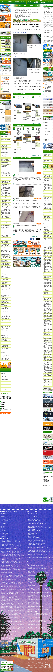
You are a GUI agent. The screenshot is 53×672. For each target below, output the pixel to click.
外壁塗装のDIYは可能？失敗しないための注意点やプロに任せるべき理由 (13, 569)
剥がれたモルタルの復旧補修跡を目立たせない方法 (5, 213)
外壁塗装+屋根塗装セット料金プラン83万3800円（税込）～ (38, 523)
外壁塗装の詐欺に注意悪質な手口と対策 (48, 198)
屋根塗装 (6, 43)
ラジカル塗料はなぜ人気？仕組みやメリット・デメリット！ (11, 655)
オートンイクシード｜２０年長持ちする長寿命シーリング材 (38, 634)
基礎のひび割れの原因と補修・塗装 (47, 334)
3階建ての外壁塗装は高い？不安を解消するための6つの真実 (11, 561)
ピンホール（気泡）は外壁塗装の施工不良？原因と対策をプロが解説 (12, 592)
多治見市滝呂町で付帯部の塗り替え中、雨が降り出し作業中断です (48, 41)
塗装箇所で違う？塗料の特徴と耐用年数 (48, 233)
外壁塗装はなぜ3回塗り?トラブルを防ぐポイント (5, 233)
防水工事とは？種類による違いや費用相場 (5, 321)
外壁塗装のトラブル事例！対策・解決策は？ (48, 337)
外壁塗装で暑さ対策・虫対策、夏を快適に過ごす (36, 606)
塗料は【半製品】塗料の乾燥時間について (5, 340)
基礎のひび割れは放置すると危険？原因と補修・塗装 (10, 638)
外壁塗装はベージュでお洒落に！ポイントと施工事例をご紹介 (11, 649)
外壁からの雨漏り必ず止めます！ (33, 533)
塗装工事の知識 (4, 136)
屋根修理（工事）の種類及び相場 (4, 166)
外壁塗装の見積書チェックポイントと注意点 (48, 192)
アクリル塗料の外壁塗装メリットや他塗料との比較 (5, 188)
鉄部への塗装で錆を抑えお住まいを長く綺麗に (5, 292)
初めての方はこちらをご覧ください (34, 513)
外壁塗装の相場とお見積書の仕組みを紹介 (48, 188)
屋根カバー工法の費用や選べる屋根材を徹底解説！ (36, 540)
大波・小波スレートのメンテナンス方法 (5, 359)
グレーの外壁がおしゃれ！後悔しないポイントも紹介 (48, 349)
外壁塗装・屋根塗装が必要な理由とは (7, 565)
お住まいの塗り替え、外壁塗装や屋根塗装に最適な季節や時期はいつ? (12, 583)
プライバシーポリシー (5, 382)
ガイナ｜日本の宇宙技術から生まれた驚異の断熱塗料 (37, 631)
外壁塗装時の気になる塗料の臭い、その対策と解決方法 (10, 559)
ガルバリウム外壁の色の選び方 (47, 227)
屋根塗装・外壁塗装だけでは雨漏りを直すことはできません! (11, 562)
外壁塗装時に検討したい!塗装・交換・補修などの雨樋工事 (37, 579)
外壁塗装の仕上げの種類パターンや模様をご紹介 (48, 371)
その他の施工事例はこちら (36, 123)
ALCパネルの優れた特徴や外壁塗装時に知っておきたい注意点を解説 (12, 610)
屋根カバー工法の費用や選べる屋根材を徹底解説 (5, 173)
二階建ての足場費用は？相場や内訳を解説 (47, 261)
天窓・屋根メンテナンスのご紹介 (5, 248)
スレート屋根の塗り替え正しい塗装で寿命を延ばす (5, 267)
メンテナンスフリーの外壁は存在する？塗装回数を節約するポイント (12, 575)
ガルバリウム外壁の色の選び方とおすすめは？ (8, 579)
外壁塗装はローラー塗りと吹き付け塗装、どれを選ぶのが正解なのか (12, 607)
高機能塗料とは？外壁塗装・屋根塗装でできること (5, 223)
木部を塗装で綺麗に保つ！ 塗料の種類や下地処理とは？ (10, 631)
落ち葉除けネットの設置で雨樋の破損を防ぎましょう (37, 582)
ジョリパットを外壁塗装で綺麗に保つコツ (48, 296)
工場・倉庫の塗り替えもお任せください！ (48, 155)
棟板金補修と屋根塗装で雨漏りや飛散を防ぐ (5, 315)
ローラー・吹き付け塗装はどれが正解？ (47, 299)
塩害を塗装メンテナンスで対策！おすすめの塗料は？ (10, 630)
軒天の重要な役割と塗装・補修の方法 (4, 242)
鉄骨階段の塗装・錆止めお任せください (5, 296)
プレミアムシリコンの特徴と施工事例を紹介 (48, 375)
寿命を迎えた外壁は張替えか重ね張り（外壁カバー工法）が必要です (39, 541)
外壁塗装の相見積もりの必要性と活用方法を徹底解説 (10, 597)
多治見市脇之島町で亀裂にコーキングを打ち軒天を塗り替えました (48, 26)
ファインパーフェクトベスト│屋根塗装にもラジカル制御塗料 (38, 614)
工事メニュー (23, 1)
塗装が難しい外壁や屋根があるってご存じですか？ (48, 270)
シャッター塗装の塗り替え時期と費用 (4, 308)
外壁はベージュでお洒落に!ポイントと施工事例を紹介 (48, 359)
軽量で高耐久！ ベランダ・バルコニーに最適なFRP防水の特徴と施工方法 (13, 624)
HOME (14, 22)
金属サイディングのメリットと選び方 (4, 277)
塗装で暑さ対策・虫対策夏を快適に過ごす (5, 201)
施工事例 (10, 1)
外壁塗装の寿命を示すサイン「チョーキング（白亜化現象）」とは (12, 585)
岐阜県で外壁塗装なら (5, 379)
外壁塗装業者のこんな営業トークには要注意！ (48, 264)
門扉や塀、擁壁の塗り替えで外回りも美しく (35, 544)
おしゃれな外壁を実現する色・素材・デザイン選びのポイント (11, 642)
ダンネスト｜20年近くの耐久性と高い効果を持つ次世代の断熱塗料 (39, 630)
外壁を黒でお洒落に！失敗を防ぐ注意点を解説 (48, 352)
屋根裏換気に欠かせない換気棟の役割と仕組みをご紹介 (10, 628)
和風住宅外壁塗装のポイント (47, 290)
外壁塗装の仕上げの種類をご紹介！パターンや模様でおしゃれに (11, 656)
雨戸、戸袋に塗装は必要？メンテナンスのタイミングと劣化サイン (39, 595)
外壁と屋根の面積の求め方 (5, 349)
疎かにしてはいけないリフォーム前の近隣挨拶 (48, 204)
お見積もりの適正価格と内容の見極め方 (48, 195)
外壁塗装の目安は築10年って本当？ (4, 149)
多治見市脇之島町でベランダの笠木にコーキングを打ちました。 (48, 37)
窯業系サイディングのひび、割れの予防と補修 (48, 274)
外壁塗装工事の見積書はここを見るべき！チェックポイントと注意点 (39, 527)
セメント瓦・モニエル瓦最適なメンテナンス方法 (5, 289)
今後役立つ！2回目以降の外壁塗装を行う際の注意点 (36, 543)
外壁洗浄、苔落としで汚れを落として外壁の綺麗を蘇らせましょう (39, 596)
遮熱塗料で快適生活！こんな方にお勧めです (35, 624)
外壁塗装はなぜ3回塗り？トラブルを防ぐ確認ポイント (10, 596)
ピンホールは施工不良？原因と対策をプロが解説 (5, 217)
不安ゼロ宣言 (3, 526)
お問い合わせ (3, 536)
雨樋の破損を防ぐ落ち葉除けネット (4, 261)
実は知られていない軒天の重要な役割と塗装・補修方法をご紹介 (38, 574)
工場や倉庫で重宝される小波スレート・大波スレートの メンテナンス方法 (13, 617)
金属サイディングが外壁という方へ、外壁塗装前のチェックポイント (39, 665)
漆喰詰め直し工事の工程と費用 (47, 293)
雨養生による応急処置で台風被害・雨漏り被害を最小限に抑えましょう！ (13, 637)
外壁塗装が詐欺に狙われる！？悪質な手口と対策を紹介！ (10, 599)
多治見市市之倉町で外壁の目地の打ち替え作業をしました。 (48, 30)
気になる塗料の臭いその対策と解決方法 (47, 208)
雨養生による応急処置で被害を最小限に (48, 330)
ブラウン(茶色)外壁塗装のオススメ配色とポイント (48, 362)
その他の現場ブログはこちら (35, 236)
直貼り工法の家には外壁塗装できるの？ (47, 277)
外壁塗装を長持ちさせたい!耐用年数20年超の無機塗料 (48, 245)
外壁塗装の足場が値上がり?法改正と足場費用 (48, 258)
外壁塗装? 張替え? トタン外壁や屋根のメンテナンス (36, 555)
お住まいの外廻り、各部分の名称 (6, 572)
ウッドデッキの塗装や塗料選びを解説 (5, 302)
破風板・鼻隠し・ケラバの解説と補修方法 (5, 239)
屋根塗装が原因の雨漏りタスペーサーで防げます (5, 270)
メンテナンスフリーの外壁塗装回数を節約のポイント (48, 220)
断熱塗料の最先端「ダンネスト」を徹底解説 (48, 324)
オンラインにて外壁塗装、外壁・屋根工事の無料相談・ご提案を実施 (39, 548)
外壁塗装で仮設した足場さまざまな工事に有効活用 (48, 255)
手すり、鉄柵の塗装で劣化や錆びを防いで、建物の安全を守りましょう (39, 588)
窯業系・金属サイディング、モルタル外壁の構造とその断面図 (11, 613)
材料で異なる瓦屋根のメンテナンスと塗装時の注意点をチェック (38, 567)
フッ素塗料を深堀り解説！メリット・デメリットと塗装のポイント (12, 652)
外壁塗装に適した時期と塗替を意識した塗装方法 (5, 182)
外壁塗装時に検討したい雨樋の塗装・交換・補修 (5, 255)
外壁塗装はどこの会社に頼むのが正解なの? (8, 604)
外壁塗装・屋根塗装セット (6, 47)
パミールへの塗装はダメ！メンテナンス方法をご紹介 (48, 318)
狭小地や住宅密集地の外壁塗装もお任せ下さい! (5, 274)
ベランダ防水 (6, 50)
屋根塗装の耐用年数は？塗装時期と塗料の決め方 (48, 340)
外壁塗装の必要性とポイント (33, 534)
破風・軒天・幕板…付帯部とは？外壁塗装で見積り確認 (37, 571)
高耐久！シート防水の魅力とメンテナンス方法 (5, 330)
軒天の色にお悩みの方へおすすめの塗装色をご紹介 (5, 245)
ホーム (3, 1)
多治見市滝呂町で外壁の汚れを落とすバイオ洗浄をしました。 (48, 34)
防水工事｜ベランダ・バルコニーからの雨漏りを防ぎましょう (38, 547)
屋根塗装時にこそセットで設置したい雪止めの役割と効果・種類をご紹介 (40, 581)
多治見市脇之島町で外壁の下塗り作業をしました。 (48, 23)
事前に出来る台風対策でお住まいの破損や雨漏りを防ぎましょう (11, 635)
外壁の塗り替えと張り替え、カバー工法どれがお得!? (48, 214)
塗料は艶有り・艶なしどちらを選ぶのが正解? (48, 280)
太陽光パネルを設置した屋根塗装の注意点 (48, 311)
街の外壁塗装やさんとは (5, 513)
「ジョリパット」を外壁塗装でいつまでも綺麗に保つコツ (10, 614)
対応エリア (3, 529)
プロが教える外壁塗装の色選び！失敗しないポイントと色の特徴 (11, 541)
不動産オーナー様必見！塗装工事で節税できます (48, 252)
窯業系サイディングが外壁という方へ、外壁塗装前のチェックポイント (39, 663)
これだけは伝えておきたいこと (6, 519)
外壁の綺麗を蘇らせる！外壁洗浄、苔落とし (47, 305)
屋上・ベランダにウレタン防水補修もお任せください (5, 327)
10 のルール (3, 522)
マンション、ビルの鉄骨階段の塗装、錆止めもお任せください (38, 586)
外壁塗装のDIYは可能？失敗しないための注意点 (48, 267)
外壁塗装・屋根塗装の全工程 (33, 519)
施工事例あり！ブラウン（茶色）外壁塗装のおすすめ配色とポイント (12, 651)
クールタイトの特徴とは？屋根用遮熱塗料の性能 (48, 378)
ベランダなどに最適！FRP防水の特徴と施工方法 (5, 324)
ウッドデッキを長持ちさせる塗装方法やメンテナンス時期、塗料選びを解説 (40, 589)
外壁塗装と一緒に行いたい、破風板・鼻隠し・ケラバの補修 (38, 572)
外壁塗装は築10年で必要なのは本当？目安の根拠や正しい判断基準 (12, 554)
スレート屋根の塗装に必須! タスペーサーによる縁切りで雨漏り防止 (12, 603)
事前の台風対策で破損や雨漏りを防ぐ (47, 328)
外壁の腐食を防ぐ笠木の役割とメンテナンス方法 (5, 251)
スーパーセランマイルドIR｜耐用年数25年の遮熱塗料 (37, 617)
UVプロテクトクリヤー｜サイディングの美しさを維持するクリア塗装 (39, 628)
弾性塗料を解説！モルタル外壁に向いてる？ (48, 368)
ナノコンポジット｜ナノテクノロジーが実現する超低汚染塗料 (38, 625)
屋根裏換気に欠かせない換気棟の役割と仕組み (5, 333)
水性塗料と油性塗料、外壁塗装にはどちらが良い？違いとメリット (39, 652)
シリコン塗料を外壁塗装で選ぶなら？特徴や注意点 (5, 194)
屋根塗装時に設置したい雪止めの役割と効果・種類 (5, 257)
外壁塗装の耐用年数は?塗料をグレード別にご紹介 (5, 179)
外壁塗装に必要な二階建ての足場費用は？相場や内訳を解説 (38, 609)
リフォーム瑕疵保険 (4, 520)
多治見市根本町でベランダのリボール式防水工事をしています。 (48, 8)
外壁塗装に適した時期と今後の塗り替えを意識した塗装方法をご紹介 (12, 582)
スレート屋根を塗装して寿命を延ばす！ (34, 600)
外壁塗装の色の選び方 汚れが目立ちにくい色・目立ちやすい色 (11, 544)
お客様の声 (16, 1)
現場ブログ (18, 22)
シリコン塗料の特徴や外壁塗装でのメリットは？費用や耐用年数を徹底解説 (40, 635)
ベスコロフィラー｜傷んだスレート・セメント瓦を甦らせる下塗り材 (39, 618)
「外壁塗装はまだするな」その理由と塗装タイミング (5, 155)
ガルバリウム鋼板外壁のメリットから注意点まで (48, 223)
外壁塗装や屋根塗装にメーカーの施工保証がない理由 (48, 248)
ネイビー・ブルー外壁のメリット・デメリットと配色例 (10, 644)
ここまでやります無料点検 (32, 516)
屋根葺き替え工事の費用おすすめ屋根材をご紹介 (5, 169)
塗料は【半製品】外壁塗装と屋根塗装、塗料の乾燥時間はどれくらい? (12, 606)
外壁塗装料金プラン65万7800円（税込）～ (35, 520)
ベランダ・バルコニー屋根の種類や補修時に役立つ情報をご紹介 (11, 621)
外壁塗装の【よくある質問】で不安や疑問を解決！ (9, 540)
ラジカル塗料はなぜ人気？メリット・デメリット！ (48, 381)
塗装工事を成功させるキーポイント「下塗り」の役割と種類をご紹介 (39, 658)
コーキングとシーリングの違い (5, 343)
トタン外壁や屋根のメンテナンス (4, 280)
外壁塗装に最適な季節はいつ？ (5, 185)
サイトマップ (3, 389)
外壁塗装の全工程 (4, 152)
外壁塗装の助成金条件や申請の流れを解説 (48, 176)
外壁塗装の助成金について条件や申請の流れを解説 (36, 550)
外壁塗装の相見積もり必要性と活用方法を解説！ (48, 185)
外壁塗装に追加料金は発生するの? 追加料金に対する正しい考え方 (39, 551)
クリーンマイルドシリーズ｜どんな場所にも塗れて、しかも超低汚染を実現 (40, 632)
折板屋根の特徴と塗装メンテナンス (4, 283)
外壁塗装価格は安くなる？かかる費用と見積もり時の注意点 (38, 529)
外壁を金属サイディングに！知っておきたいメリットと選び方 (38, 554)
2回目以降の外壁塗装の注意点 (47, 230)
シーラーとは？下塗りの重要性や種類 (48, 242)
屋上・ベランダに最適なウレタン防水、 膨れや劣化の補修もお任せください (13, 625)
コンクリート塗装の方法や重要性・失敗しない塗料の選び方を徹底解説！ (40, 593)
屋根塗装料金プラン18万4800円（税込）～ (35, 522)
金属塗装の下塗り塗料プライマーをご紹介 (48, 239)
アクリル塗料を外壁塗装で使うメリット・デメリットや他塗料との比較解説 (40, 637)
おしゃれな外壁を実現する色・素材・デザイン (48, 343)
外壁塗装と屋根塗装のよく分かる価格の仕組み (35, 515)
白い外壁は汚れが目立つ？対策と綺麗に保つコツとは (48, 356)
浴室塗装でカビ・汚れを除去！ (4, 305)
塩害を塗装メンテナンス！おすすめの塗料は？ (5, 336)
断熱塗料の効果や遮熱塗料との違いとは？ (47, 321)
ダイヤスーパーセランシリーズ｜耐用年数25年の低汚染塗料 (38, 620)
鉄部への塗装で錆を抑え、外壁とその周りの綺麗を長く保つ (38, 585)
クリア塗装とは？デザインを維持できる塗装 (5, 198)
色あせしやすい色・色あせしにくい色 (48, 91)
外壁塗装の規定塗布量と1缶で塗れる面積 (48, 302)
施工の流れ (30, 1)
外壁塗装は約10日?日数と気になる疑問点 (48, 201)
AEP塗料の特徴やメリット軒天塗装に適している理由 (48, 384)
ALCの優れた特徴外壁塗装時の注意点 (4, 346)
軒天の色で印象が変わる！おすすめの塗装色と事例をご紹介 (38, 575)
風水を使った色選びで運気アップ (48, 83)
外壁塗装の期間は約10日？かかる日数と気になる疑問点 (10, 552)
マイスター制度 (3, 523)
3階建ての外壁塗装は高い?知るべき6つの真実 (48, 211)
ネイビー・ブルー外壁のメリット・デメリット (48, 346)
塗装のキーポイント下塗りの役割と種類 (47, 236)
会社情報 (2, 527)
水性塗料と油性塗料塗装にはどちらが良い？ (47, 283)
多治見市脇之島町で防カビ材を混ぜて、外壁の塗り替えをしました (48, 12)
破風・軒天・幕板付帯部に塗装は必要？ (5, 236)
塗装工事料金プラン (36, 2)
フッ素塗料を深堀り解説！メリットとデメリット (48, 365)
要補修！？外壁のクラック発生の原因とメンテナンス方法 (10, 586)
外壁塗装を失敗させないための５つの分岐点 (8, 548)
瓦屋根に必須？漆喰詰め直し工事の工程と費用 (35, 565)
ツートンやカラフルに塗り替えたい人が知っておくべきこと (48, 95)
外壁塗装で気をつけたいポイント (5, 229)
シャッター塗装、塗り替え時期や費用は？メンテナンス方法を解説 (39, 592)
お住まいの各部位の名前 (5, 175)
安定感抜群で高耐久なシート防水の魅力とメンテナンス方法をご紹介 (12, 627)
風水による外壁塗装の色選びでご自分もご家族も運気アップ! (11, 551)
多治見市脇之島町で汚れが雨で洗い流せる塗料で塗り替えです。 (48, 16)
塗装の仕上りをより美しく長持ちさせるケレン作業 (5, 220)
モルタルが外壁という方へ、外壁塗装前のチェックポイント (38, 662)
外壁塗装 (6, 40)
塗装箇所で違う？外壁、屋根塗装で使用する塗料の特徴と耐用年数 (39, 648)
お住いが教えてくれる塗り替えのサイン (5, 146)
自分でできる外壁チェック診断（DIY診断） (8, 568)
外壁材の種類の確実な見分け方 (47, 217)
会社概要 (49, 1)
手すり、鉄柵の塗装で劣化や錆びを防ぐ (5, 299)
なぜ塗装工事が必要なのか (5, 140)
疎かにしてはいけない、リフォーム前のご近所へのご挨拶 (10, 558)
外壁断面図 (3, 352)
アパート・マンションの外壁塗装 (33, 603)
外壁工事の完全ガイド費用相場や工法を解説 (5, 160)
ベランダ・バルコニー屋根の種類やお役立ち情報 (5, 317)
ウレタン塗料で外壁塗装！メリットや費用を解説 (5, 191)
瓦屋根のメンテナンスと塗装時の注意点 (5, 286)
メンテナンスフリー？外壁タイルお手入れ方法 (48, 286)
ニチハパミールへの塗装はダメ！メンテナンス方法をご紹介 (11, 632)
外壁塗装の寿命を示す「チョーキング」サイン (5, 204)
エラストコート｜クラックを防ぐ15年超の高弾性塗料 (37, 627)
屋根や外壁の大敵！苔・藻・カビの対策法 (48, 309)
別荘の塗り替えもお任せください (48, 161)
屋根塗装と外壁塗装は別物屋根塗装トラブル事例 (5, 226)
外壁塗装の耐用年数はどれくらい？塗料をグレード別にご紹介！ (11, 580)
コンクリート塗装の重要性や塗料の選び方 (5, 311)
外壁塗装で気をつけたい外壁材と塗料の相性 (5, 356)
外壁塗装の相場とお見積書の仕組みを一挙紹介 (35, 526)
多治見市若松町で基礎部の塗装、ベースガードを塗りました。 (48, 20)
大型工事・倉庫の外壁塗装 (32, 602)
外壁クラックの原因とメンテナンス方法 (5, 207)
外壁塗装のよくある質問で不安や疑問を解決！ (48, 173)
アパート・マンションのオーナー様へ (48, 158)
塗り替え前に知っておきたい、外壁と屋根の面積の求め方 (10, 611)
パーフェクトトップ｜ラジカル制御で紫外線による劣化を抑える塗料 (39, 613)
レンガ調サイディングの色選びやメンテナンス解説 (5, 210)
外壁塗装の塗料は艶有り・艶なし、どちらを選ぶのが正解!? (38, 651)
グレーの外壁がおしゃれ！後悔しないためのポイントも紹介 (11, 645)
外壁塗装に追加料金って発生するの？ (47, 182)
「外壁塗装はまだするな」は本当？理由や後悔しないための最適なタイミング (14, 555)
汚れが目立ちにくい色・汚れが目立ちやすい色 (48, 87)
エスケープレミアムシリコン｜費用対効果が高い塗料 (37, 621)
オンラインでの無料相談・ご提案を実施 (48, 170)
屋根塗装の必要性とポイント (33, 536)
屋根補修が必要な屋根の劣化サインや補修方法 (5, 264)
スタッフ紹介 (3, 376)
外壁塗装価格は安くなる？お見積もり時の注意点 (5, 163)
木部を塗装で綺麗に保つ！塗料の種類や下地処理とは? (48, 315)
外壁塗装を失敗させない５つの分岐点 (48, 179)
